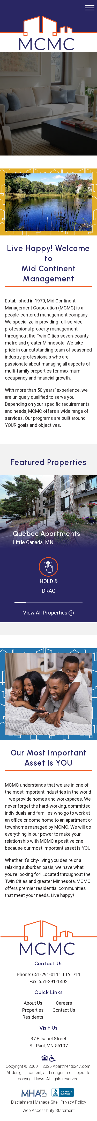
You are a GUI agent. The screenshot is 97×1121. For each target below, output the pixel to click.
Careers (64, 1003)
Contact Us (64, 1010)
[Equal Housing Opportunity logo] (45, 1058)
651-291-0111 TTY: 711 (56, 974)
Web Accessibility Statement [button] (48, 1110)
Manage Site (46, 1102)
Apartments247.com (72, 1066)
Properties (33, 1010)
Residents (33, 1017)
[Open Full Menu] (90, 8)
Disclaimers (21, 1102)
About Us (33, 1003)
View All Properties (46, 613)
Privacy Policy (73, 1102)
